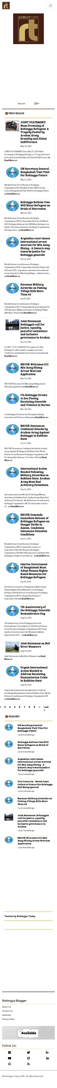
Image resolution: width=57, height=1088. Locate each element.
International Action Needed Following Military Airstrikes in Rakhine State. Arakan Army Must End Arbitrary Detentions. (35, 476)
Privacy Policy (8, 1019)
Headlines (14, 716)
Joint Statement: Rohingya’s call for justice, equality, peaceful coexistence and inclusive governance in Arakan (35, 329)
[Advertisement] (28, 72)
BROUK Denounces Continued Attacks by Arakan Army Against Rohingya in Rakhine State (34, 432)
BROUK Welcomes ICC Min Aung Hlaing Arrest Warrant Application (34, 369)
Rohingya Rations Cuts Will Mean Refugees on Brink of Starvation (35, 205)
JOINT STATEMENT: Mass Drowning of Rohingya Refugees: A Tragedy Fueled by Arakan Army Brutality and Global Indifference (34, 132)
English (21, 103)
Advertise (6, 1015)
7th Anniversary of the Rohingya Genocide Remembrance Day (35, 610)
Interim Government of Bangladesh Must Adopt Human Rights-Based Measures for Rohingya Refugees (34, 571)
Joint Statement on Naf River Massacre (35, 645)
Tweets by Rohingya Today (19, 916)
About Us (6, 1007)
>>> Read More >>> (12, 193)
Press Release (16, 113)
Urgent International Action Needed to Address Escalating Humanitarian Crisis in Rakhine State (34, 674)
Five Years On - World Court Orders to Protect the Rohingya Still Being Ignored (35, 784)
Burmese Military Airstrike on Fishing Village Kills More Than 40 (33, 289)
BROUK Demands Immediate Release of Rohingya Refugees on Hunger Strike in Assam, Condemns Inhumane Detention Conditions (34, 524)
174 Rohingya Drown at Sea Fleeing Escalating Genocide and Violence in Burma (35, 399)
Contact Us (7, 1011)
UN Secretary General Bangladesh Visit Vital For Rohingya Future (34, 172)
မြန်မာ (36, 103)
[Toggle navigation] (50, 5)
